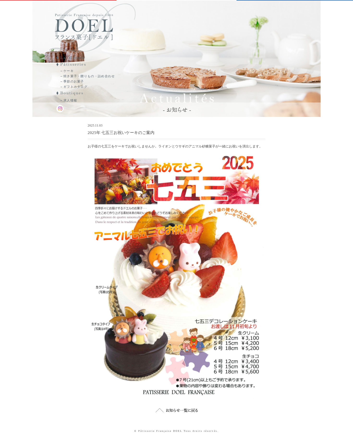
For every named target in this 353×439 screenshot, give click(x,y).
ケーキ (68, 71)
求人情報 (70, 100)
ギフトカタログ (75, 87)
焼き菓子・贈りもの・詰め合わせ (89, 76)
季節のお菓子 (73, 81)
